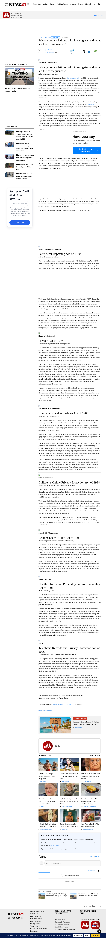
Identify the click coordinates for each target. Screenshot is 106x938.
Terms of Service (35, 926)
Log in (92, 856)
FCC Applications (36, 919)
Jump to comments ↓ (45, 710)
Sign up (97, 856)
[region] (70, 881)
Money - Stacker (58, 704)
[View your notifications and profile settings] (98, 871)
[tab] (44, 871)
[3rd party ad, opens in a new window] (55, 733)
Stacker (42, 50)
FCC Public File (35, 921)
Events (80, 4)
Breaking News (60, 919)
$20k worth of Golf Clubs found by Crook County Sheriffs (24, 176)
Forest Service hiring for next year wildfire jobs (24, 167)
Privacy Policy (35, 923)
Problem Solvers (62, 4)
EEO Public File (35, 916)
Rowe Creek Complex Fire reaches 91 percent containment (25, 157)
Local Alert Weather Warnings (65, 929)
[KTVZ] (17, 4)
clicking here (54, 845)
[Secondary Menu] (8, 4)
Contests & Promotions (62, 922)
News (29, 4)
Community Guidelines (37, 911)
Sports (52, 4)
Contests (73, 4)
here (78, 849)
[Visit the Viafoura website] (96, 906)
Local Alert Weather (40, 4)
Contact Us (34, 914)
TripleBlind (91, 104)
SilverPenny (78, 727)
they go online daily (73, 78)
